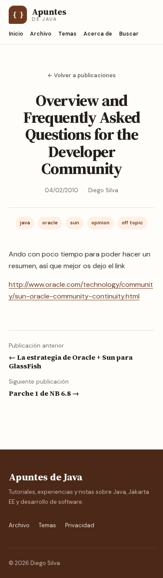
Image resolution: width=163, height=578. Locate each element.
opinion (100, 223)
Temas (67, 33)
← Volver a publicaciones (81, 75)
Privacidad (79, 525)
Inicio (16, 33)
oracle (50, 223)
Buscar (129, 33)
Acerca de (97, 33)
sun (74, 223)
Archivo (40, 33)
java (25, 223)
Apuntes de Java (45, 477)
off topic (132, 223)
